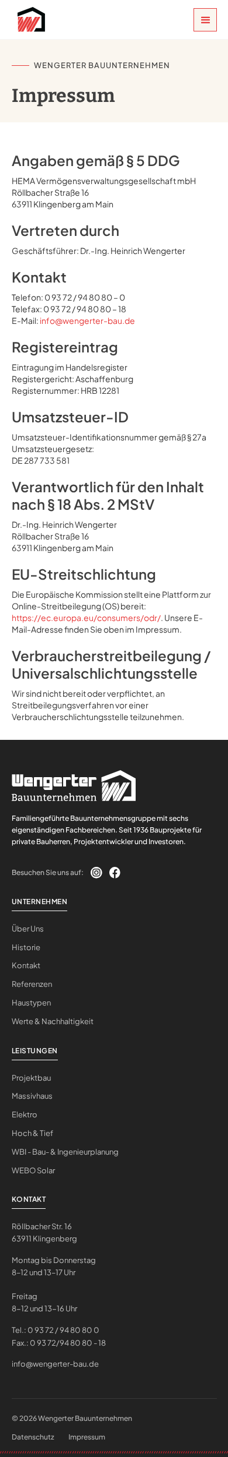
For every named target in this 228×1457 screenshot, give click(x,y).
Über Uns (28, 928)
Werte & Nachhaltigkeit (53, 1021)
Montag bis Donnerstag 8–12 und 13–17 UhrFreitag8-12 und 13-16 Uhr (54, 1284)
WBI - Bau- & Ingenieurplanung (65, 1151)
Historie (26, 947)
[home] (28, 19)
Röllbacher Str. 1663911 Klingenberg (44, 1232)
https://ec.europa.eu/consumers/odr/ (86, 617)
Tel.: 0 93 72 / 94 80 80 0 (55, 1330)
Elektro (24, 1114)
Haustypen (31, 1002)
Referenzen (32, 984)
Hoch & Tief (32, 1133)
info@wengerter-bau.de (87, 320)
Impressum (86, 1437)
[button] (205, 19)
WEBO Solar (33, 1170)
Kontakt (26, 965)
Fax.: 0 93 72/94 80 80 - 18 (59, 1342)
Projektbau (31, 1077)
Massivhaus (32, 1095)
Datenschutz (33, 1437)
